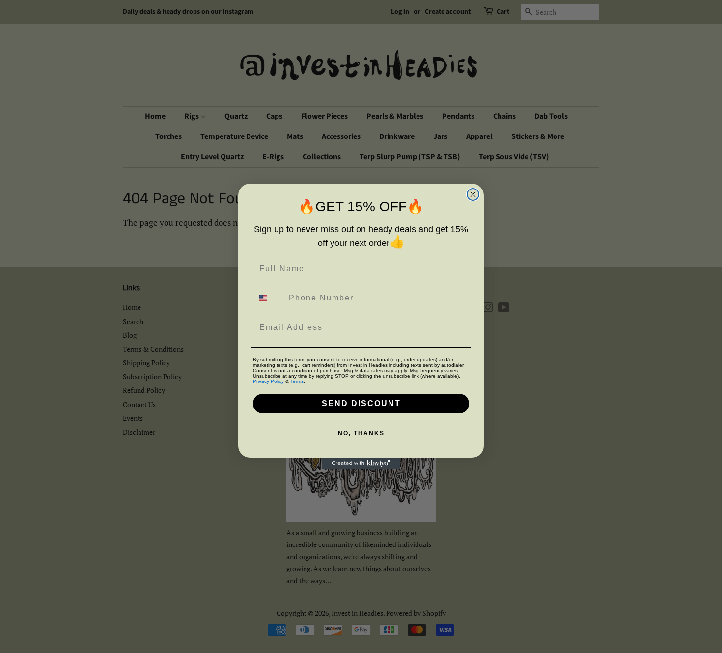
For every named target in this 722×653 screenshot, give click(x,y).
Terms (297, 381)
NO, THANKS (361, 433)
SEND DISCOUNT (361, 403)
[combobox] (268, 298)
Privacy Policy (268, 381)
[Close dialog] (473, 194)
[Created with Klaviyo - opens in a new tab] (361, 463)
